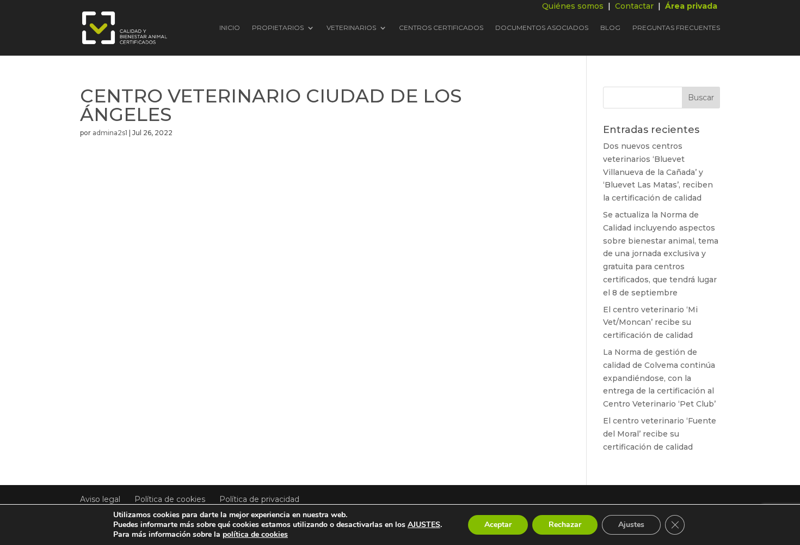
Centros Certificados (441, 28)
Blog (610, 28)
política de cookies (255, 534)
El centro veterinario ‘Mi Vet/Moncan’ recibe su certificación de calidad (650, 323)
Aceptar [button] (498, 524)
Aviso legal (100, 499)
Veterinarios (351, 28)
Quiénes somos (573, 6)
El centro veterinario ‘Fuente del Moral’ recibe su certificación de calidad (659, 434)
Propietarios (278, 28)
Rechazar (565, 524)
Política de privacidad (259, 499)
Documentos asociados (541, 28)
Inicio (229, 28)
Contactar (634, 6)
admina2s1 (110, 133)
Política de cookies (169, 499)
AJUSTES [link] (424, 524)
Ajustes (631, 524)
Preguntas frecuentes (676, 28)
